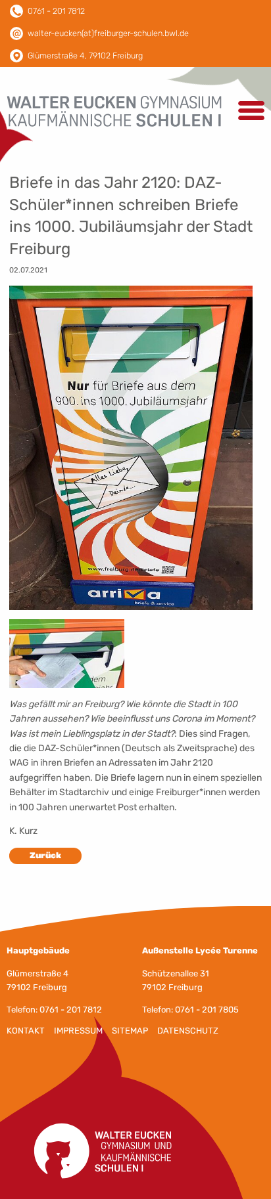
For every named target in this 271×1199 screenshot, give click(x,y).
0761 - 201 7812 (56, 11)
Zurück (45, 855)
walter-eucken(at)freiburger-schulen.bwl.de (108, 33)
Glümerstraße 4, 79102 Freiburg (85, 55)
